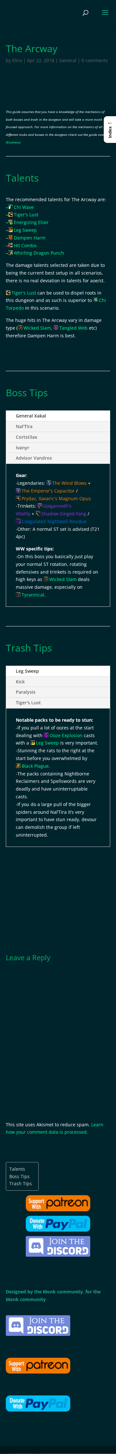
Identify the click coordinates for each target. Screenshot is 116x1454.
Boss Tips (19, 1176)
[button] (110, 129)
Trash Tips (20, 1183)
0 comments (95, 60)
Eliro (17, 60)
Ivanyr (22, 448)
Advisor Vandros (34, 458)
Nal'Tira (24, 426)
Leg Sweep (27, 671)
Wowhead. (13, 142)
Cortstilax (26, 437)
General (67, 60)
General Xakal (31, 416)
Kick (20, 682)
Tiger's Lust (28, 702)
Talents (17, 1169)
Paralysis (25, 692)
